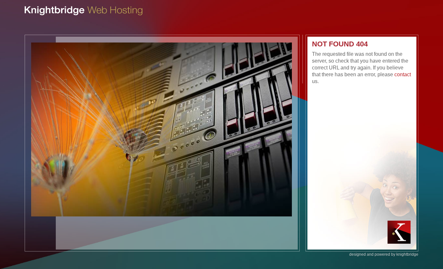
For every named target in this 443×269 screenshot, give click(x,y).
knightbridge (407, 254)
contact (402, 74)
